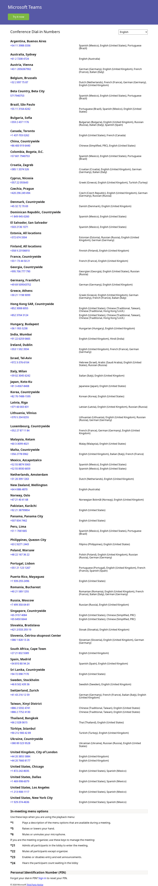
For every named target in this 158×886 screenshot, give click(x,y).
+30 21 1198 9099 (20, 295)
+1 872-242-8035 (19, 771)
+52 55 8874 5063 (20, 464)
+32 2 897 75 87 (19, 82)
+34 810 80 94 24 (19, 663)
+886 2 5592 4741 (20, 708)
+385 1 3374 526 (19, 169)
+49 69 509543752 (20, 284)
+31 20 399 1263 (19, 479)
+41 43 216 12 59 (19, 694)
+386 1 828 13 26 (19, 640)
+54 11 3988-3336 (20, 45)
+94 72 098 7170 (19, 674)
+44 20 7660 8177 (20, 760)
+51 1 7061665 (18, 531)
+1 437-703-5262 (19, 135)
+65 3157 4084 (18, 615)
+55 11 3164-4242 (20, 109)
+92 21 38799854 (20, 510)
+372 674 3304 (18, 237)
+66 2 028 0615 (18, 722)
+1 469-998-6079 (19, 781)
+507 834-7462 (18, 520)
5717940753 (17, 95)
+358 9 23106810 (20, 250)
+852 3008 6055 (19, 308)
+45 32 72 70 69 (19, 206)
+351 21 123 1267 (20, 567)
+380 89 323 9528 (20, 743)
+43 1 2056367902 (20, 69)
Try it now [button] (18, 16)
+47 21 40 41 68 (19, 499)
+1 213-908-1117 (19, 791)
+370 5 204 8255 (19, 417)
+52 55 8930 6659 (20, 468)
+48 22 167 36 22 (19, 554)
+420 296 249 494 (20, 193)
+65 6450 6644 (18, 619)
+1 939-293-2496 (19, 581)
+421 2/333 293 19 (20, 629)
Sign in (42, 878)
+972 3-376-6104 (19, 362)
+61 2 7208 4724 (19, 58)
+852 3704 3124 (19, 315)
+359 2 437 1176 (19, 122)
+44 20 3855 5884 (20, 756)
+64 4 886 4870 (18, 489)
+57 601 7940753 (20, 156)
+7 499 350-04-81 (20, 604)
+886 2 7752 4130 (20, 712)
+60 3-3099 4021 (19, 443)
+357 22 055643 (19, 182)
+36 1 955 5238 (18, 328)
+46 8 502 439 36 (19, 684)
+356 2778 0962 (19, 454)
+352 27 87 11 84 (19, 430)
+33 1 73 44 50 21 (20, 261)
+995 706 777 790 (20, 271)
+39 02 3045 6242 (20, 375)
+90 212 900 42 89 (20, 733)
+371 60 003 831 (19, 406)
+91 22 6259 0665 (20, 338)
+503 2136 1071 (19, 227)
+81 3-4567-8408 (19, 386)
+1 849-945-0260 (19, 216)
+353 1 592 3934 (19, 349)
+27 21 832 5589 (19, 653)
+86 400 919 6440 (20, 145)
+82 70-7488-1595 (20, 396)
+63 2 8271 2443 (19, 544)
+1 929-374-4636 (19, 802)
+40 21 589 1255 (19, 591)
